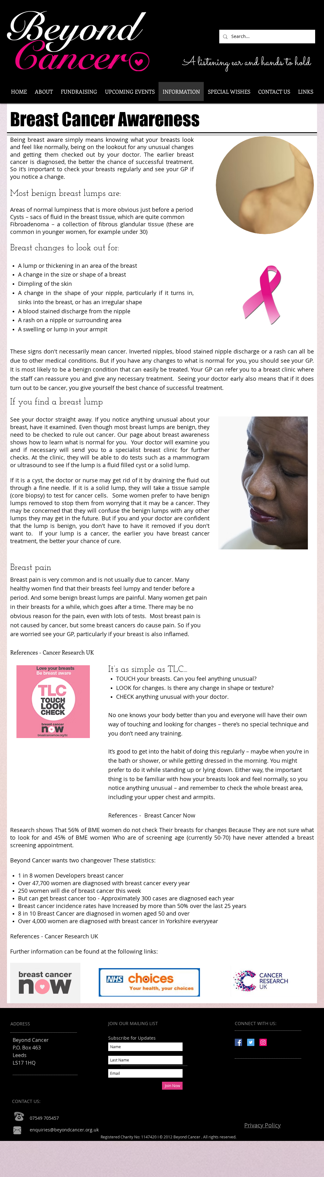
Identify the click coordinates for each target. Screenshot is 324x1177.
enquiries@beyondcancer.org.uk (64, 1130)
